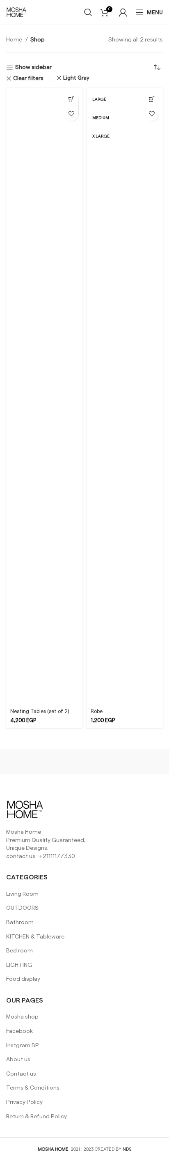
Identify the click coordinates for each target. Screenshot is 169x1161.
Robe (97, 711)
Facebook (19, 1031)
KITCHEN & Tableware (35, 937)
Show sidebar (33, 67)
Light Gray (76, 78)
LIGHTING (19, 965)
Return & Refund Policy (36, 1117)
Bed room (19, 951)
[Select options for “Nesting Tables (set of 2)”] (71, 99)
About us (18, 1059)
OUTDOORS (22, 908)
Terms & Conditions (32, 1088)
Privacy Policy (24, 1102)
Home (14, 40)
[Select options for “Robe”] (151, 99)
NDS (127, 1149)
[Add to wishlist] (71, 114)
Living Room (22, 894)
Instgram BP (22, 1046)
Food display (23, 979)
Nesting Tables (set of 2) (39, 711)
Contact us (21, 1074)
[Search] (88, 12)
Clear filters (28, 78)
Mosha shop (22, 1017)
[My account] (123, 12)
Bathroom (20, 922)
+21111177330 (57, 856)
